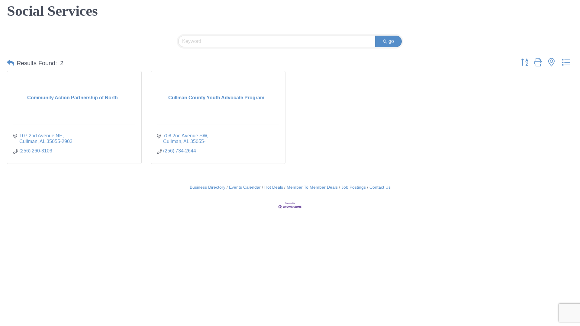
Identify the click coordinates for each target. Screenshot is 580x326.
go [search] (391, 41)
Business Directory (207, 187)
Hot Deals (273, 187)
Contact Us (380, 187)
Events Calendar (245, 187)
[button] (10, 63)
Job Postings (353, 187)
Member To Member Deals (312, 187)
